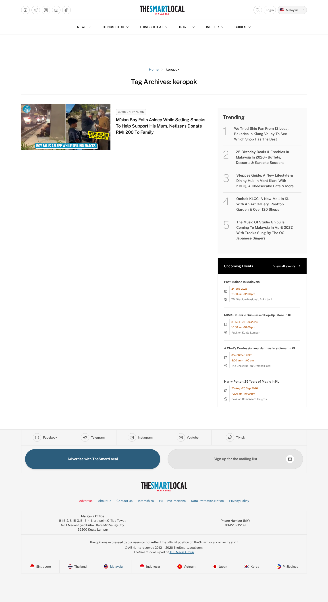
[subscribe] (290, 459)
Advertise (86, 501)
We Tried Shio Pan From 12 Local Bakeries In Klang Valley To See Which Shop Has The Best (261, 133)
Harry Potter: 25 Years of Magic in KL (251, 381)
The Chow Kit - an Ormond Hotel (251, 365)
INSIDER (212, 27)
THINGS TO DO (113, 27)
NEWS (82, 27)
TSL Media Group (182, 552)
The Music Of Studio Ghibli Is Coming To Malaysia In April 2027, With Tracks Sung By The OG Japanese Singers (264, 230)
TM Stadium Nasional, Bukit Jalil (251, 299)
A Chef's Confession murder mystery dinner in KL (260, 348)
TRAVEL (184, 27)
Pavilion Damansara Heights (249, 399)
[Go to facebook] (25, 10)
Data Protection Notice (207, 501)
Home (154, 69)
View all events (284, 266)
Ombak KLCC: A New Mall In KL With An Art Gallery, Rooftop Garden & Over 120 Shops (262, 204)
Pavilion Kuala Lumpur (245, 332)
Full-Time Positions (172, 501)
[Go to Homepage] (162, 10)
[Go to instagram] (46, 10)
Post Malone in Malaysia (242, 282)
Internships (146, 501)
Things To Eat (151, 27)
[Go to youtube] (56, 10)
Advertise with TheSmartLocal (92, 459)
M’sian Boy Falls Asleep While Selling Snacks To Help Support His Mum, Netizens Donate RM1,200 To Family (160, 126)
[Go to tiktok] (66, 10)
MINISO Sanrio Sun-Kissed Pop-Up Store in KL (258, 315)
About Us (104, 501)
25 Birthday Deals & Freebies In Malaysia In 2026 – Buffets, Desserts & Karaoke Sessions (262, 157)
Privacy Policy (239, 501)
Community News (131, 111)
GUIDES (240, 27)
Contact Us (124, 501)
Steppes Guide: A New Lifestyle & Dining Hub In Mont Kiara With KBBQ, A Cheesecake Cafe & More (265, 180)
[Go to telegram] (35, 10)
